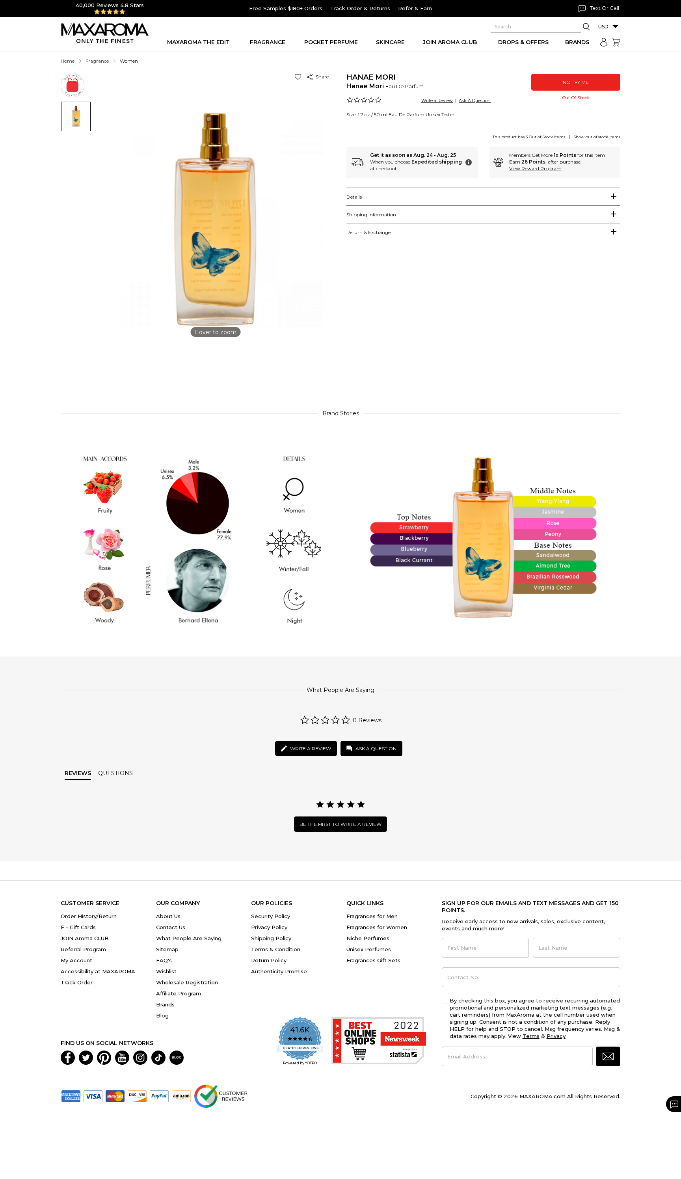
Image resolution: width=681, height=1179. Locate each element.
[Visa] (93, 1095)
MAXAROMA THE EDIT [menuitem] (198, 42)
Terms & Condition (275, 949)
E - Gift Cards (78, 927)
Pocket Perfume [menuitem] (331, 42)
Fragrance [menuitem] (267, 42)
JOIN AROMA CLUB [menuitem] (450, 42)
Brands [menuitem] (577, 42)
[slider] (340, 368)
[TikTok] (158, 1057)
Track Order (77, 982)
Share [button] (321, 77)
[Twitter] (86, 1057)
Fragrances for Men (372, 916)
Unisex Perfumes (368, 949)
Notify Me (576, 82)
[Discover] (137, 1095)
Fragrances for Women (376, 927)
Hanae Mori (371, 77)
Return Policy (269, 960)
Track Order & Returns (360, 8)
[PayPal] (159, 1095)
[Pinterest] (104, 1057)
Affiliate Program (178, 993)
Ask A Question (475, 100)
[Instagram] (140, 1057)
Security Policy (270, 916)
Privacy (556, 1036)
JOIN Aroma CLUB (85, 938)
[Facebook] (68, 1057)
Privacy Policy (269, 927)
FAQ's (164, 960)
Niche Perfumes (367, 938)
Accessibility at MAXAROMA (98, 971)
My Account (76, 960)
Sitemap (167, 949)
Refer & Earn (415, 8)
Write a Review (437, 100)
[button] (299, 77)
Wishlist (166, 971)
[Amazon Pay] (181, 1095)
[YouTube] (122, 1057)
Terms (531, 1036)
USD (603, 27)
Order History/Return (89, 916)
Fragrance (97, 61)
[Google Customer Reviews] (220, 1095)
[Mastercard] (115, 1095)
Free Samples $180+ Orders (285, 8)
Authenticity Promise (279, 971)
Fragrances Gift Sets (373, 960)
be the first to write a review (340, 824)
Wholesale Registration (187, 982)
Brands (165, 1004)
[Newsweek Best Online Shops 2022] (378, 1041)
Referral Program (83, 949)
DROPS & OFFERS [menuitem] (523, 42)
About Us (168, 916)
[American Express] (70, 1095)
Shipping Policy (271, 938)
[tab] (483, 197)
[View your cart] (616, 42)
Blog (162, 1015)
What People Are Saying (188, 938)
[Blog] (176, 1057)
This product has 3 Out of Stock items (529, 136)
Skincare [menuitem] (390, 42)
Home (67, 61)
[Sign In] (603, 42)
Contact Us (170, 927)
